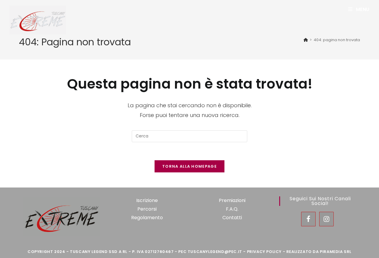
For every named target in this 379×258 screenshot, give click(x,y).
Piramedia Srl (335, 251)
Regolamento (147, 217)
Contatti (232, 217)
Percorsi (147, 209)
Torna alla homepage (189, 166)
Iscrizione (147, 200)
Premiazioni (232, 200)
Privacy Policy (264, 251)
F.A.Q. (232, 209)
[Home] (305, 40)
